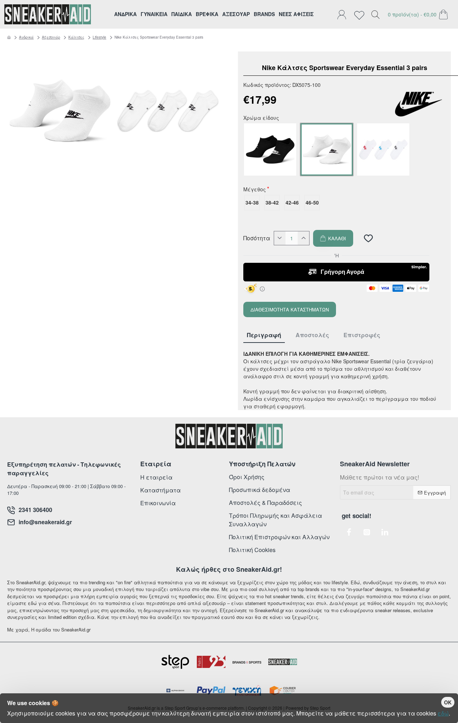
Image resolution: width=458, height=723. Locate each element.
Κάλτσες (76, 37)
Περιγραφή (264, 335)
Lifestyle (99, 37)
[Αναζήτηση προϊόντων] (375, 14)
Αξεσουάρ (51, 37)
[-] (280, 238)
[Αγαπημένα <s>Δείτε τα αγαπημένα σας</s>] (361, 14)
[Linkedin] (384, 532)
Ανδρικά (26, 37)
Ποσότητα (256, 238)
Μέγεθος (254, 190)
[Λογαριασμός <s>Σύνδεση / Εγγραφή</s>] (343, 14)
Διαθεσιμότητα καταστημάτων (289, 309)
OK (448, 702)
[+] (303, 238)
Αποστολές (312, 335)
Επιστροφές (362, 335)
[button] (333, 238)
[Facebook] (349, 532)
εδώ (443, 713)
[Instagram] (367, 532)
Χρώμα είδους (261, 118)
